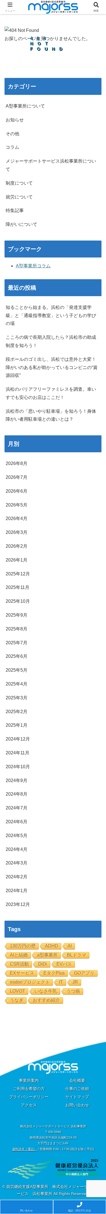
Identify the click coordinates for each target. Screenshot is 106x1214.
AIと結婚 (19, 955)
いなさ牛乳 (45, 991)
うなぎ (16, 1000)
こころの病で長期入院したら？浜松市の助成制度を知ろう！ (51, 341)
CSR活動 (19, 964)
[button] (95, 877)
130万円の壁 (23, 946)
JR (75, 982)
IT (61, 982)
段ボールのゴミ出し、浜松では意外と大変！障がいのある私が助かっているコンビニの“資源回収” (52, 367)
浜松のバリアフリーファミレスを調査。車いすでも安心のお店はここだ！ (51, 393)
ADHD (51, 946)
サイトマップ (77, 1097)
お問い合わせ (77, 1105)
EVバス (64, 964)
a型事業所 (47, 955)
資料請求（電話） (24, 1149)
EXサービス (22, 973)
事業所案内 (29, 1080)
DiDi (42, 964)
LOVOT (17, 991)
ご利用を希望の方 (29, 1088)
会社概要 (77, 1080)
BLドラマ (76, 955)
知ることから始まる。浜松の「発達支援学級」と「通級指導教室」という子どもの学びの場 (51, 315)
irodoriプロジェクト (30, 982)
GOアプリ (84, 973)
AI (70, 946)
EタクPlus (54, 973)
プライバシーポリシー (29, 1097)
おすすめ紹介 (46, 1000)
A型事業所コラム (33, 265)
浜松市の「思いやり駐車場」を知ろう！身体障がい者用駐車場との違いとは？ (51, 415)
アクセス (29, 1105)
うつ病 (73, 991)
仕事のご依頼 (77, 1088)
